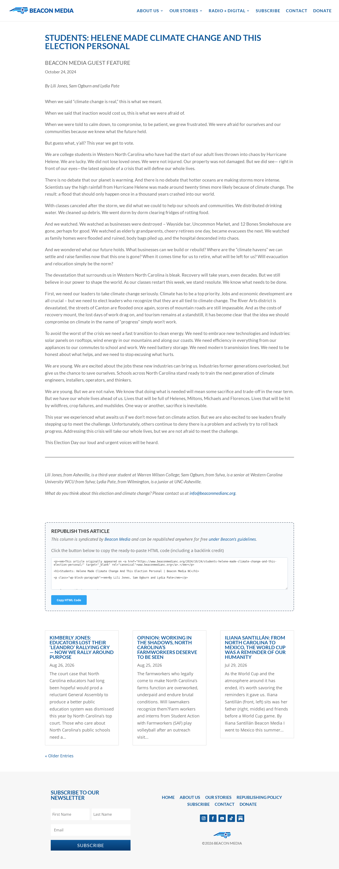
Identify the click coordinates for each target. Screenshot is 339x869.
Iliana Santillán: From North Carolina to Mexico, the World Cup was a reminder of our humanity (255, 647)
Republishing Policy (259, 798)
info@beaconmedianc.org (212, 493)
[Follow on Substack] (240, 818)
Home (168, 798)
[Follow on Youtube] (222, 818)
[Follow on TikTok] (231, 818)
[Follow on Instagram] (203, 818)
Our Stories (184, 11)
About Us (148, 11)
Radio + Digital (227, 11)
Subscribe (268, 11)
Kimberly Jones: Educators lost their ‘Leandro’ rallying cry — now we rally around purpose (82, 647)
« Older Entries (59, 756)
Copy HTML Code (69, 600)
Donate (322, 11)
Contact (296, 11)
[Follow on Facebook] (213, 818)
